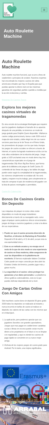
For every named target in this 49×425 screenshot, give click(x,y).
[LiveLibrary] (9, 10)
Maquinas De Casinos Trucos (14, 100)
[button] (24, 419)
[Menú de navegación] (44, 10)
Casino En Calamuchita (11, 191)
